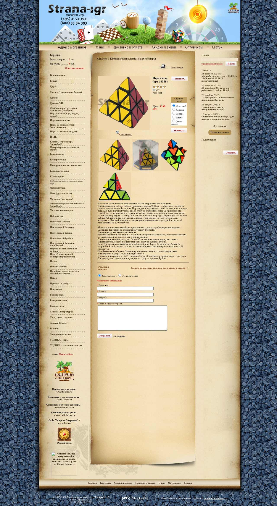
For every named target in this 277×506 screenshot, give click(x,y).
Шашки (54, 328)
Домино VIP (56, 103)
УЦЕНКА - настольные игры (66, 345)
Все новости (219, 126)
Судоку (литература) (61, 311)
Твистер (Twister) (59, 323)
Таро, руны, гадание (61, 317)
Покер (53, 278)
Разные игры (57, 295)
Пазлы (53, 261)
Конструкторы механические (66, 165)
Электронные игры (60, 334)
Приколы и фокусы (61, 283)
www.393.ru (64, 423)
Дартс (53, 86)
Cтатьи (188, 483)
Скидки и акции (123, 483)
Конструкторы (58, 159)
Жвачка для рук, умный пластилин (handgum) (63, 109)
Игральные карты (60, 120)
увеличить (126, 134)
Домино (54, 98)
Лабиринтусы (57, 188)
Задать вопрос (109, 276)
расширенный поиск (211, 64)
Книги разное (57, 154)
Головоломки (57, 75)
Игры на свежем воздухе (63, 131)
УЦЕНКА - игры (59, 340)
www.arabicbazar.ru (64, 415)
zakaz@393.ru (85, 499)
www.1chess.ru (64, 399)
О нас (162, 483)
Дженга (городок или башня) (66, 92)
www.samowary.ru (64, 407)
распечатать (177, 67)
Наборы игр (56, 216)
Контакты (105, 483)
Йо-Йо (53, 137)
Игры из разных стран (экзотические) (62, 126)
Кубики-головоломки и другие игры (133, 58)
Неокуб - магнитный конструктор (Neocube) (62, 255)
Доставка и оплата (145, 483)
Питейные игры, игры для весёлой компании (64, 272)
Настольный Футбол (61, 238)
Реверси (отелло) (59, 300)
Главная (92, 483)
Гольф (53, 81)
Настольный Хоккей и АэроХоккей (62, 244)
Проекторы (56, 289)
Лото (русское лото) (61, 193)
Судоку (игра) (57, 306)
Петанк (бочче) (58, 266)
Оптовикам (174, 483)
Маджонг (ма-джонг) (61, 199)
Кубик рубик (57, 176)
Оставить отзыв (130, 276)
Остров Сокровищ (214, 498)
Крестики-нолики (59, 171)
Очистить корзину (75, 68)
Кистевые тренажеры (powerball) (61, 143)
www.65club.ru (64, 391)
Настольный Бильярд (62, 227)
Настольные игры (60, 221)
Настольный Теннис (61, 233)
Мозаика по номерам (61, 210)
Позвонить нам (220, 132)
